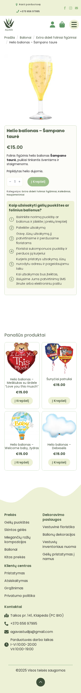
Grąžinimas (13, 588)
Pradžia (9, 37)
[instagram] (70, 8)
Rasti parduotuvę (30, 4)
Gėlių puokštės (16, 522)
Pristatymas (14, 573)
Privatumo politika (19, 595)
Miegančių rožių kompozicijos (17, 539)
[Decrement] (10, 182)
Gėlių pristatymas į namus (59, 556)
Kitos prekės (14, 557)
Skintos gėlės (15, 529)
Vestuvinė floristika (59, 527)
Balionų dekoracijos (59, 534)
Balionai (25, 37)
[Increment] (19, 182)
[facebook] (64, 8)
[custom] (76, 8)
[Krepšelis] (62, 24)
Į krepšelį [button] (22, 401)
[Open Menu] (74, 24)
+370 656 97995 (30, 11)
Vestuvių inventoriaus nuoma (59, 544)
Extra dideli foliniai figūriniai (56, 37)
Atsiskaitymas (16, 580)
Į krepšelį (38, 181)
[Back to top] (40, 682)
